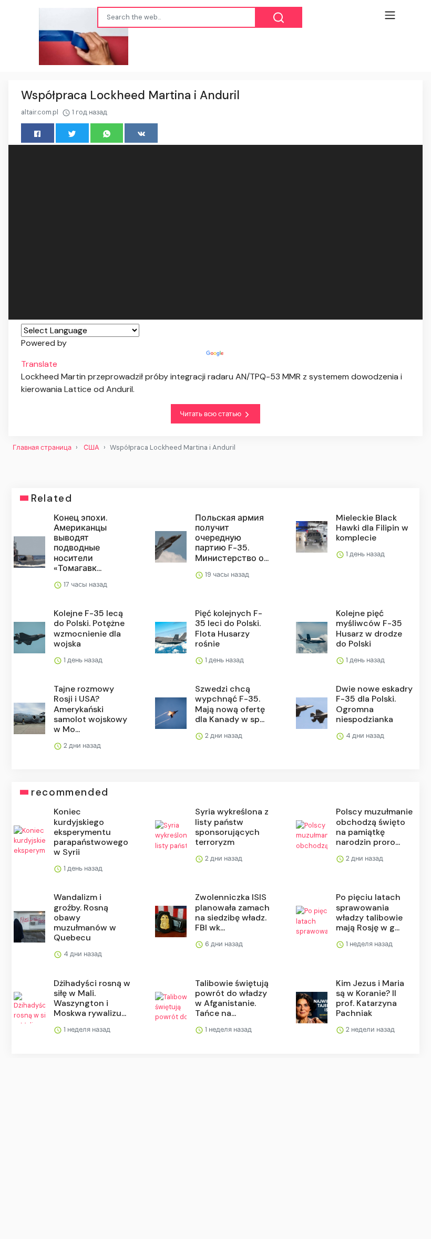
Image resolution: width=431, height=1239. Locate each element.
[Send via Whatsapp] (107, 133)
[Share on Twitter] (72, 133)
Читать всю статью (211, 413)
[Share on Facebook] (37, 133)
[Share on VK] (141, 133)
